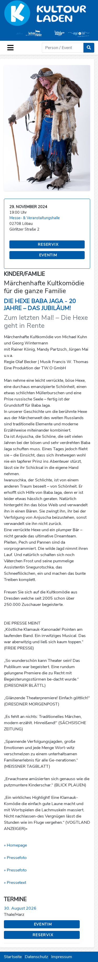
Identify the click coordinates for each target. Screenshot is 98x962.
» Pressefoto (15, 858)
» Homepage (15, 845)
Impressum (61, 957)
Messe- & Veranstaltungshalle (34, 217)
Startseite (13, 957)
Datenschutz (36, 957)
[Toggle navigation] (10, 48)
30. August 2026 (20, 908)
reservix (48, 244)
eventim (48, 255)
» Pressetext (15, 882)
